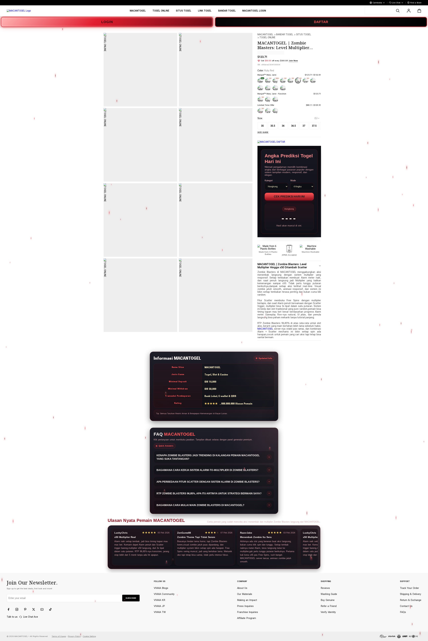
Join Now (293, 60)
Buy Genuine (328, 600)
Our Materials (244, 594)
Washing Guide (329, 594)
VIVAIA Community (164, 594)
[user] (409, 11)
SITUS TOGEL (303, 34)
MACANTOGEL (265, 34)
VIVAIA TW (160, 612)
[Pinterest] (26, 609)
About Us (242, 588)
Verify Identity (328, 612)
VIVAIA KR (159, 600)
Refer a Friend (329, 606)
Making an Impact (247, 600)
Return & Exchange (410, 600)
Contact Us (406, 606)
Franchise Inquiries (247, 612)
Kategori (269, 180)
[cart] (419, 11)
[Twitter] (35, 609)
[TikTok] (51, 609)
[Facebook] (10, 609)
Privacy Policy (74, 636)
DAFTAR (321, 22)
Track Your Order (409, 588)
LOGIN (107, 22)
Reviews (325, 588)
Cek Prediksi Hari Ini (289, 196)
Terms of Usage (59, 636)
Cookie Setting (89, 636)
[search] (383, 10)
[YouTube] (43, 609)
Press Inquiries (245, 606)
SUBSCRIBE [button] (131, 598)
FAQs (403, 612)
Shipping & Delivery (410, 594)
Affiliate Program (246, 618)
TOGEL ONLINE (267, 37)
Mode (293, 180)
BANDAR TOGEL (284, 34)
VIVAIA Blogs (161, 588)
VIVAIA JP (159, 606)
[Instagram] (18, 609)
